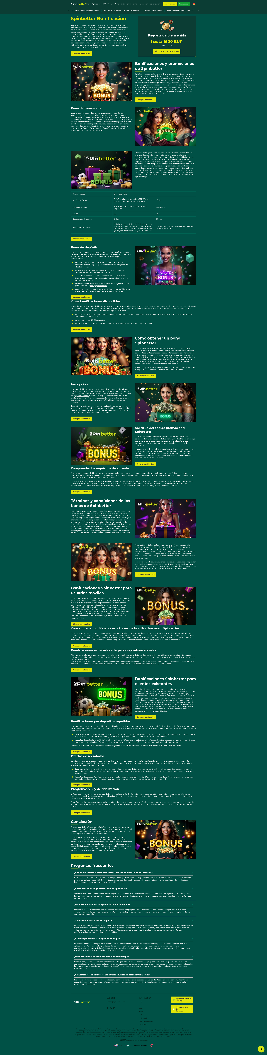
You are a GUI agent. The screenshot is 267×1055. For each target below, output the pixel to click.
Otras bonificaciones (153, 11)
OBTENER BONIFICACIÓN (168, 51)
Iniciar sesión (155, 4)
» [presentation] (198, 10)
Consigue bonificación (81, 53)
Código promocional (129, 4)
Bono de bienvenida (112, 11)
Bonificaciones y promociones (85, 11)
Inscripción (143, 4)
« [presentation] (68, 10)
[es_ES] (194, 4)
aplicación (163, 94)
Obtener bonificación (81, 239)
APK (104, 4)
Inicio (88, 4)
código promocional (98, 286)
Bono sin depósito (132, 11)
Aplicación (96, 4)
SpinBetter (139, 74)
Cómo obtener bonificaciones (179, 11)
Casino (110, 4)
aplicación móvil (82, 396)
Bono (116, 4)
